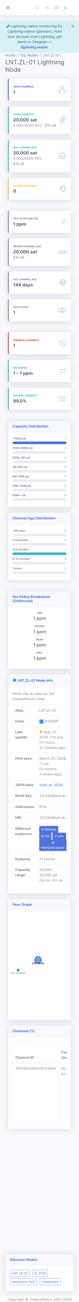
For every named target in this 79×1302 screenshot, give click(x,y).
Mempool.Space (53, 847)
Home (10, 55)
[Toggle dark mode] (65, 7)
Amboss (50, 829)
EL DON (40, 1273)
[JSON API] (47, 7)
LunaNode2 (50, 1282)
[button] (37, 7)
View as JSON (51, 785)
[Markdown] (56, 7)
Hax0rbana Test (23, 1282)
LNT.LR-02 (20, 1273)
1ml (46, 836)
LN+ (60, 836)
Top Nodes (29, 55)
